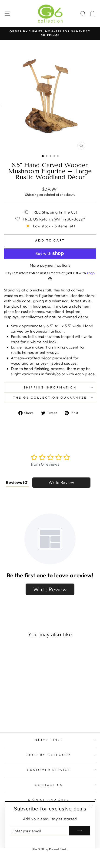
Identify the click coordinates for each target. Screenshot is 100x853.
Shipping (31, 195)
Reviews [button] (17, 482)
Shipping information (50, 387)
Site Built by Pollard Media (50, 849)
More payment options (50, 265)
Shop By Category (49, 755)
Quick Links (49, 740)
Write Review (61, 482)
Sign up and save (49, 799)
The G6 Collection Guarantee (50, 397)
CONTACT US (49, 785)
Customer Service (49, 770)
